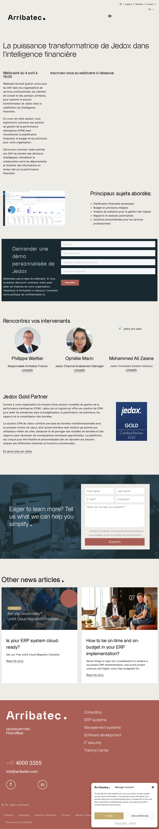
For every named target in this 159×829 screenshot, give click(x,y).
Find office (14, 733)
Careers (150, 4)
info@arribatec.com (22, 772)
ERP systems (95, 720)
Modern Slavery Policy (89, 815)
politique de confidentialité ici (27, 294)
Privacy (65, 815)
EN (149, 9)
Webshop (139, 4)
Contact (132, 823)
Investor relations (45, 815)
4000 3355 (28, 763)
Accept (109, 816)
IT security (92, 743)
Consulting (93, 712)
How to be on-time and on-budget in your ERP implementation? (112, 647)
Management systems (102, 728)
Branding (24, 815)
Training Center (96, 750)
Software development (102, 735)
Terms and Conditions (19, 822)
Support (128, 4)
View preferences (139, 816)
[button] (152, 787)
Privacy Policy (121, 823)
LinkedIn (79, 370)
